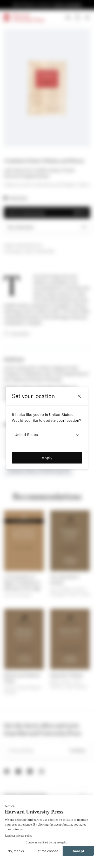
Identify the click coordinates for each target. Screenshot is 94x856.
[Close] (79, 396)
